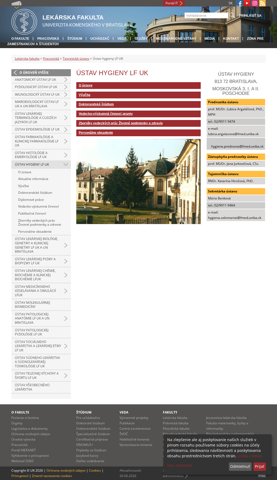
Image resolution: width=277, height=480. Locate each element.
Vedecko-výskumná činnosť (38, 206)
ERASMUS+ (84, 444)
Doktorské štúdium (90, 423)
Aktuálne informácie (33, 178)
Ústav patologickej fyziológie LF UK (31, 332)
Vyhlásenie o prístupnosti (30, 455)
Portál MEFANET (23, 450)
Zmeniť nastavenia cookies (52, 476)
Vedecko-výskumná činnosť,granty (106, 114)
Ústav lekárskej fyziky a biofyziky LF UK (35, 261)
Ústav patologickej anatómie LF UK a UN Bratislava (32, 318)
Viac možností (179, 465)
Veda (122, 39)
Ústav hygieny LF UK (32, 164)
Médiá (210, 39)
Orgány (16, 423)
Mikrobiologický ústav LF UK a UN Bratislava (37, 103)
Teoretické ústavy (76, 58)
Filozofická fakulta (176, 428)
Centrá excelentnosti (135, 428)
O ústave (24, 172)
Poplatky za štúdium (91, 450)
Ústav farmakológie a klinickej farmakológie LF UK (36, 141)
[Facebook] (239, 3)
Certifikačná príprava (92, 439)
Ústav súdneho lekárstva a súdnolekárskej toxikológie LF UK (37, 361)
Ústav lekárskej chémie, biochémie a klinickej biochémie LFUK (35, 274)
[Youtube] (247, 3)
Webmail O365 (22, 461)
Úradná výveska (23, 439)
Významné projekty (134, 417)
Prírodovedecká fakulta (180, 434)
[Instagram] (255, 3)
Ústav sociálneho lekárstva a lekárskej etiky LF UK (38, 345)
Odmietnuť (240, 466)
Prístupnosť (19, 476)
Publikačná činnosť (32, 213)
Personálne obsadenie (35, 231)
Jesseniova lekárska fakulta (226, 417)
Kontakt (231, 39)
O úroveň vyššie (34, 72)
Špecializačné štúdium (93, 434)
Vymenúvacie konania (136, 444)
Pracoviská (48, 39)
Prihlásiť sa (250, 16)
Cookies (95, 470)
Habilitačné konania (134, 439)
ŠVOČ (124, 434)
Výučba (23, 186)
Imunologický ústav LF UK (37, 94)
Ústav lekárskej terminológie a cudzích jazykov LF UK (36, 117)
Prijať (259, 466)
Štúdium (74, 39)
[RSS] (262, 3)
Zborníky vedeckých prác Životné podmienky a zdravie (39, 222)
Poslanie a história (25, 417)
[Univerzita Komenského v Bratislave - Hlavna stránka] (24, 21)
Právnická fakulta (176, 423)
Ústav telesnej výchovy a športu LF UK (37, 375)
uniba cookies (250, 455)
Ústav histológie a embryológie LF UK (31, 155)
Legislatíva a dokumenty (29, 428)
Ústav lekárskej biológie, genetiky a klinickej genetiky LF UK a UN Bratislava (36, 245)
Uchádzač (99, 39)
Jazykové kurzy (87, 455)
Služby (141, 39)
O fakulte (20, 39)
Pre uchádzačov (88, 417)
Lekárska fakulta (27, 58)
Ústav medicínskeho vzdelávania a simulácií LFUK (35, 290)
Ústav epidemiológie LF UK (37, 129)
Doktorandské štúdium (35, 192)
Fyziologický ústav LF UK (36, 87)
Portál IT (172, 3)
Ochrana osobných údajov (30, 434)
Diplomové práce (31, 199)
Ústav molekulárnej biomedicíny (32, 304)
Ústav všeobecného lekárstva (32, 387)
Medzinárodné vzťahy (176, 39)
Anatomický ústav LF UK (35, 79)
